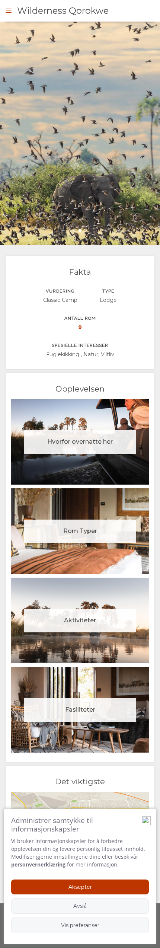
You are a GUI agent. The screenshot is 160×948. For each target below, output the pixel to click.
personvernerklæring (38, 864)
